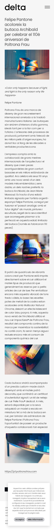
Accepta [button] (19, 519)
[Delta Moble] (15, 7)
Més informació (35, 519)
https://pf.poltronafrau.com (21, 471)
